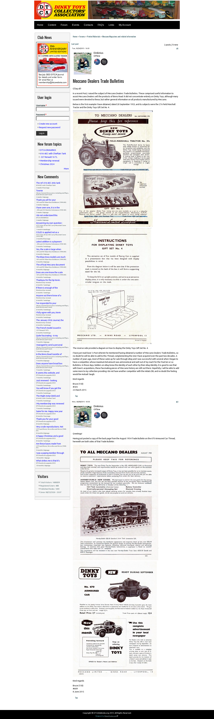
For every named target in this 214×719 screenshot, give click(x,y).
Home (40, 25)
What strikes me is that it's (48, 461)
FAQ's (101, 25)
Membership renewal (49, 161)
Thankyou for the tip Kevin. (48, 280)
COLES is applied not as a (47, 232)
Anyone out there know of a (48, 295)
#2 (177, 401)
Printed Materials (93, 36)
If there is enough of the (47, 288)
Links (111, 25)
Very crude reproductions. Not (49, 427)
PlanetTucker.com (111, 716)
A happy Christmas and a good (49, 436)
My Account (125, 25)
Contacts (88, 25)
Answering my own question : (49, 223)
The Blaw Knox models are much (51, 257)
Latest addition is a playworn (49, 241)
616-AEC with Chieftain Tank (53, 153)
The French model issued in (48, 328)
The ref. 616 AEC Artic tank (48, 183)
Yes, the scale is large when (48, 249)
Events (75, 25)
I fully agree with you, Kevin (48, 312)
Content (52, 25)
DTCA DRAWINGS (48, 150)
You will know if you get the (48, 388)
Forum (64, 25)
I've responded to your (46, 303)
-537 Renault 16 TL (48, 157)
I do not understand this (47, 215)
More (66, 169)
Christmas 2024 (47, 164)
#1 (177, 48)
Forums (82, 36)
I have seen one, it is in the (48, 207)
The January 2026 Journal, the (50, 320)
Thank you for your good (47, 419)
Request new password (49, 127)
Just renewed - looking (46, 380)
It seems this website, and (47, 373)
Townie (39, 190)
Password (41, 114)
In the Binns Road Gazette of (49, 354)
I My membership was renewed (50, 403)
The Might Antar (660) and (48, 396)
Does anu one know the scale (49, 272)
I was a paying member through (50, 453)
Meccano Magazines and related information (119, 36)
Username (41, 105)
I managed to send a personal (49, 345)
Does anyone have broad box (49, 363)
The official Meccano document (50, 265)
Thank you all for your (46, 200)
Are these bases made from (48, 444)
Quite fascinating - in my (47, 335)
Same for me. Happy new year (49, 411)
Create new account (48, 124)
